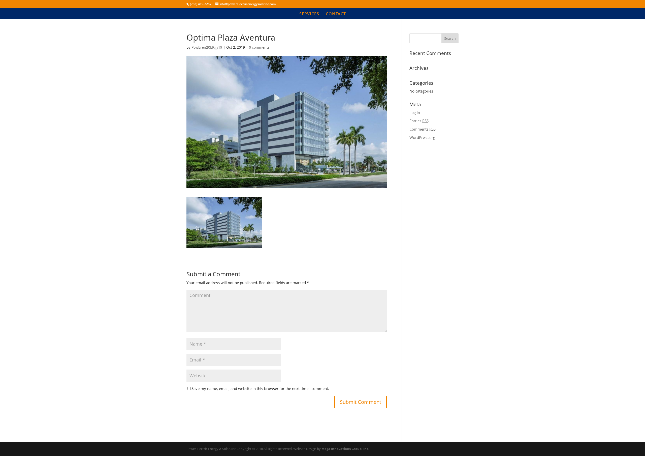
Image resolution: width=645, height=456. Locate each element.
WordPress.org (422, 137)
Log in (414, 112)
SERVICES (309, 14)
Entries (419, 120)
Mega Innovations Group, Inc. (345, 448)
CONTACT (336, 14)
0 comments (259, 47)
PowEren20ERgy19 (206, 47)
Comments (422, 129)
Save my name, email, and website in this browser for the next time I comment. (260, 388)
